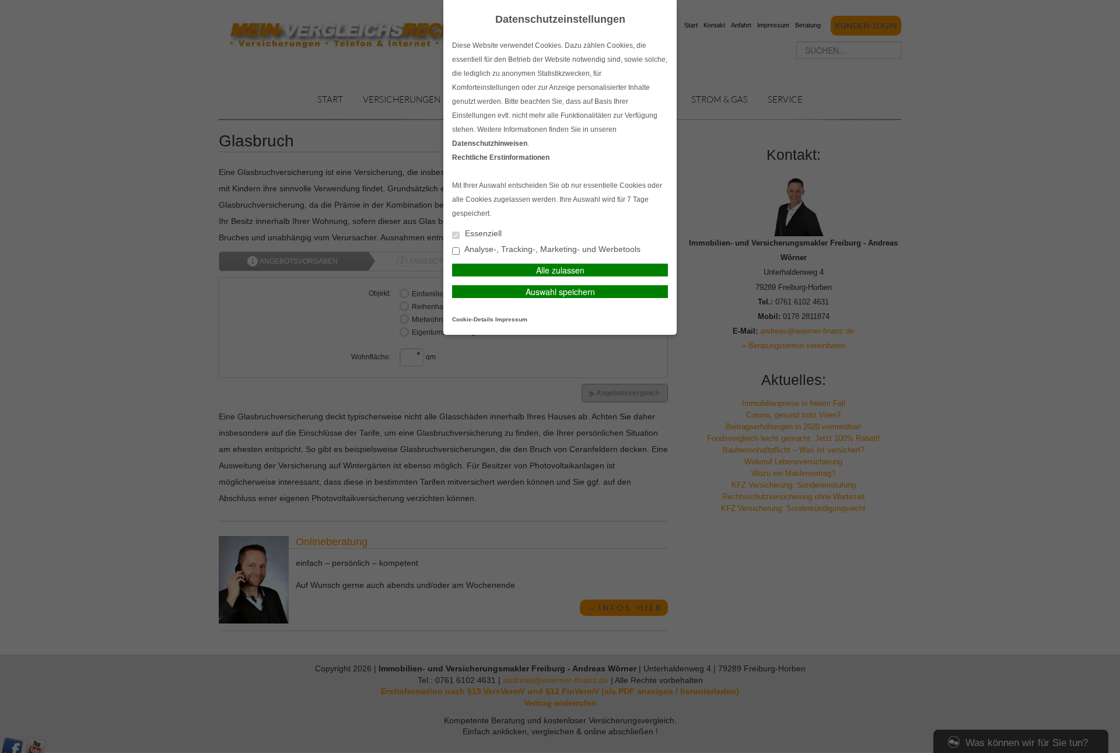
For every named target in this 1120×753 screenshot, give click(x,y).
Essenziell (482, 233)
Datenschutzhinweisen (489, 143)
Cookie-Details (473, 319)
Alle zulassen (560, 270)
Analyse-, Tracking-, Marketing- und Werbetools (551, 249)
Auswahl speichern (560, 291)
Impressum (511, 319)
